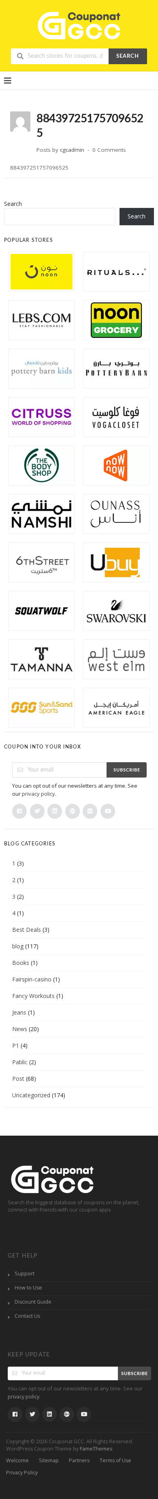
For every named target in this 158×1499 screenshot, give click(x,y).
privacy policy (38, 793)
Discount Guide (33, 1301)
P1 (15, 1045)
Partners (79, 1460)
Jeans (19, 1012)
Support (24, 1273)
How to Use (28, 1287)
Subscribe (126, 770)
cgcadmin (72, 149)
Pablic (20, 1062)
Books (20, 962)
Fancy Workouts (33, 996)
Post (18, 1078)
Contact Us (27, 1315)
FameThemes (96, 1448)
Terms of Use (115, 1460)
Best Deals (26, 929)
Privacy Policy (22, 1472)
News (19, 1029)
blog (17, 946)
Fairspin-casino (31, 979)
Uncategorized (31, 1095)
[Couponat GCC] (79, 24)
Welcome (17, 1460)
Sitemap (49, 1460)
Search (127, 56)
